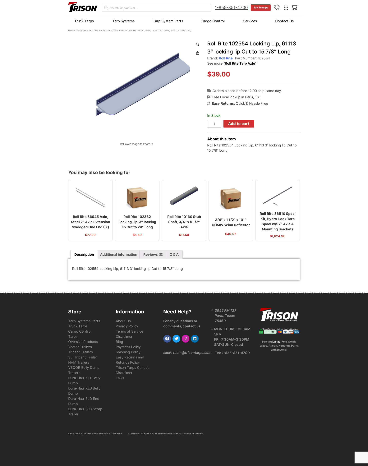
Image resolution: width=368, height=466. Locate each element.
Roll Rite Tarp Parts (103, 30)
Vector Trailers (80, 347)
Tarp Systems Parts (84, 30)
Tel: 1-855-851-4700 (232, 353)
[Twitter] (176, 339)
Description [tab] (84, 254)
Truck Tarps (84, 21)
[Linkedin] (195, 339)
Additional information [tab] (118, 254)
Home (71, 30)
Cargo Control (213, 21)
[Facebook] (167, 339)
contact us (191, 326)
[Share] (197, 52)
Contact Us (284, 21)
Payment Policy (128, 347)
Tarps (72, 337)
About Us (123, 321)
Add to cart (238, 123)
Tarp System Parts (168, 21)
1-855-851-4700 (231, 7)
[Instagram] (185, 339)
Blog (119, 342)
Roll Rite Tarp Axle (240, 63)
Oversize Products (83, 342)
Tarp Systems (123, 21)
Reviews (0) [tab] (153, 254)
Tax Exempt (261, 7)
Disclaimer (124, 337)
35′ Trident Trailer (82, 357)
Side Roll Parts (120, 30)
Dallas (276, 341)
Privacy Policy (127, 326)
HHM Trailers (78, 362)
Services (250, 21)
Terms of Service (129, 331)
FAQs (120, 378)
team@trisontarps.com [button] (192, 353)
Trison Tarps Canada (133, 368)
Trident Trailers (80, 352)
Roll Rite (226, 58)
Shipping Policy (128, 352)
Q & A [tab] (174, 254)
